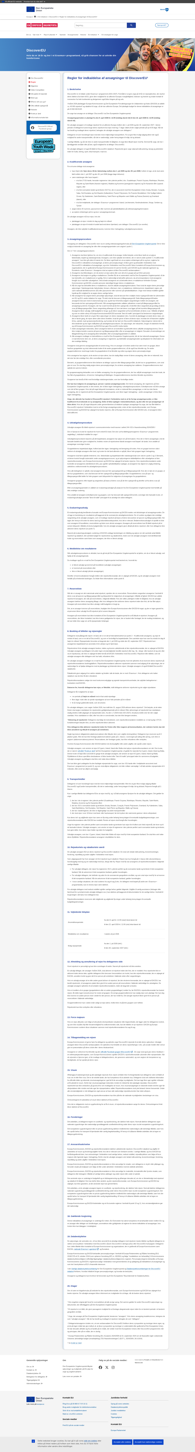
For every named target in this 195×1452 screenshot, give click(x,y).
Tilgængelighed (32, 1380)
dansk (164, 9)
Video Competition (37, 90)
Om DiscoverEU (37, 78)
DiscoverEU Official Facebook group (45, 127)
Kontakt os (30, 1370)
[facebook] (101, 1367)
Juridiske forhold (119, 1398)
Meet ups (34, 98)
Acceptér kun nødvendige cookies (148, 1442)
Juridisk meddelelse (118, 1410)
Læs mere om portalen (71, 1376)
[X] (107, 1367)
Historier (34, 110)
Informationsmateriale (39, 117)
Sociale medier (70, 1419)
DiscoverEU (53, 17)
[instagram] (113, 1367)
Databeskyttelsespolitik (119, 1407)
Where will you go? (38, 102)
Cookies (114, 1414)
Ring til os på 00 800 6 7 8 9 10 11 (75, 1404)
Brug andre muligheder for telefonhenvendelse (79, 1407)
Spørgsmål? (161, 25)
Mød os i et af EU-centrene (72, 1414)
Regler (33, 82)
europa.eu (40, 1404)
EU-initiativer (42, 17)
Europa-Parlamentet (118, 1430)
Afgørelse (34, 86)
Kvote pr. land (36, 114)
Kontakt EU (68, 1398)
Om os (29, 1367)
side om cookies (90, 1441)
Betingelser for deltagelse (36, 1377)
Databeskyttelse (32, 1373)
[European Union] (40, 1401)
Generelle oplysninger (37, 1360)
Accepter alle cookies (122, 1442)
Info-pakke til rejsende (39, 94)
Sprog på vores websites (120, 1404)
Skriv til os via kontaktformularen (75, 1410)
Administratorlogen (33, 1383)
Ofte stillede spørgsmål (39, 106)
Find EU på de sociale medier (73, 1425)
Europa (29, 17)
